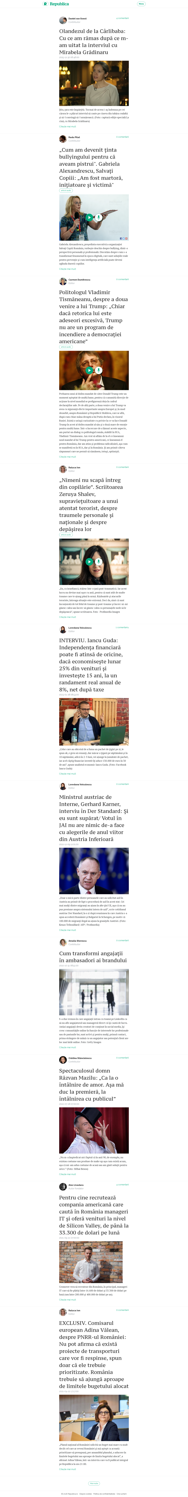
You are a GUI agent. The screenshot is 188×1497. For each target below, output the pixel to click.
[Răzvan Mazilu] (94, 1130)
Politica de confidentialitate (104, 1494)
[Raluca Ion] (63, 469)
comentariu (122, 627)
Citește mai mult (67, 126)
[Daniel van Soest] (63, 20)
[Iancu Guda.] (94, 722)
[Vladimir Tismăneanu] (94, 370)
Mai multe (94, 1483)
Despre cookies (85, 1494)
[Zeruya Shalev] (94, 562)
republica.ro (55, 4)
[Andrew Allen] (94, 1262)
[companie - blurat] (94, 992)
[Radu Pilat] (63, 139)
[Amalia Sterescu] (63, 942)
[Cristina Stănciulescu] (63, 1060)
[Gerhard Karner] (94, 871)
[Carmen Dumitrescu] (63, 281)
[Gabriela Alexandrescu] (94, 217)
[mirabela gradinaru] (94, 83)
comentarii (122, 18)
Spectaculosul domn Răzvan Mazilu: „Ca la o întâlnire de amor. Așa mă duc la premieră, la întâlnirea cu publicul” (91, 1084)
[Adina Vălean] (94, 1418)
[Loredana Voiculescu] (63, 629)
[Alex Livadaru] (63, 1187)
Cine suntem (122, 1494)
